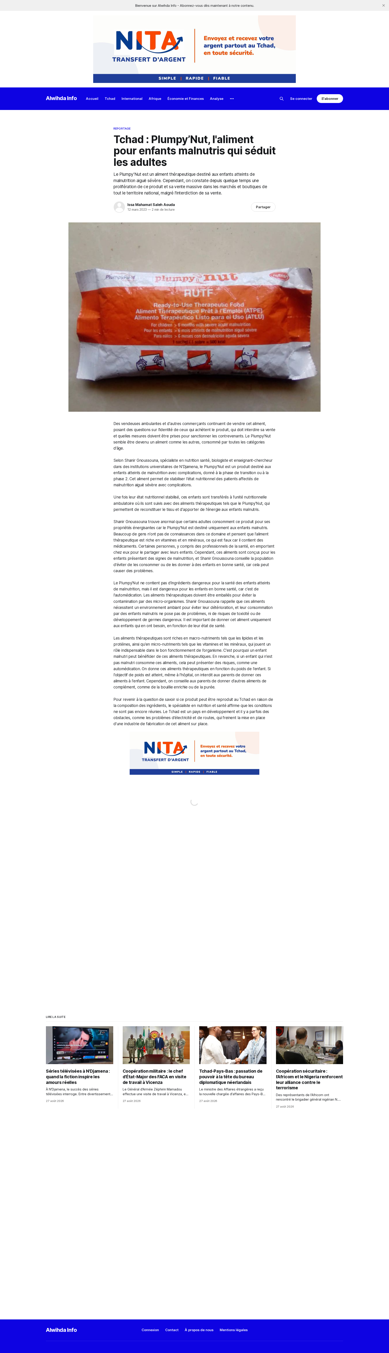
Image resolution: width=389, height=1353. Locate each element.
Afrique (155, 98)
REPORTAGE (122, 128)
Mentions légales (234, 1330)
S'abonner (329, 98)
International (132, 98)
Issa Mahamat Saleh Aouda (151, 204)
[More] (231, 98)
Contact (172, 1330)
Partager (263, 207)
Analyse (216, 98)
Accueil (92, 98)
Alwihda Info (61, 98)
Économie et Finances (185, 98)
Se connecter (301, 98)
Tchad (110, 98)
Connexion (150, 1330)
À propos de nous (199, 1330)
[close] (383, 5)
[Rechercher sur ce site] (281, 98)
